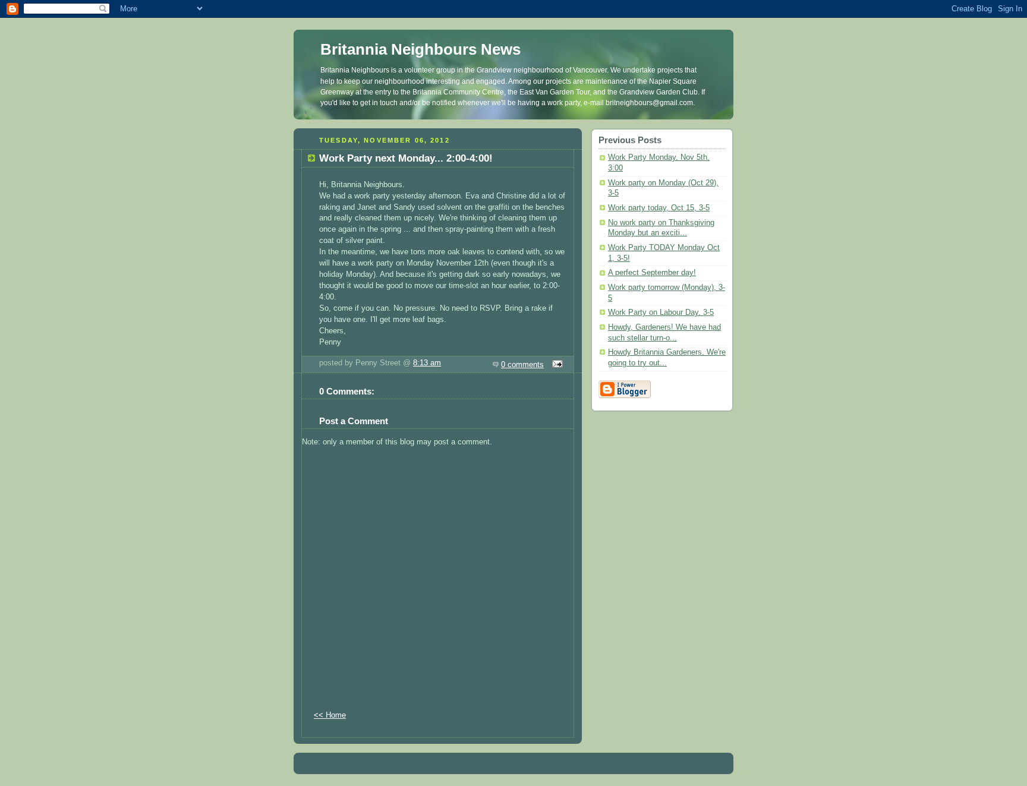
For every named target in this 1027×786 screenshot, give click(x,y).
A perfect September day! (652, 273)
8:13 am (427, 363)
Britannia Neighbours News (420, 49)
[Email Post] (555, 365)
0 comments (522, 365)
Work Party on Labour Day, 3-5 (661, 312)
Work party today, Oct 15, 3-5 (659, 208)
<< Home (330, 715)
